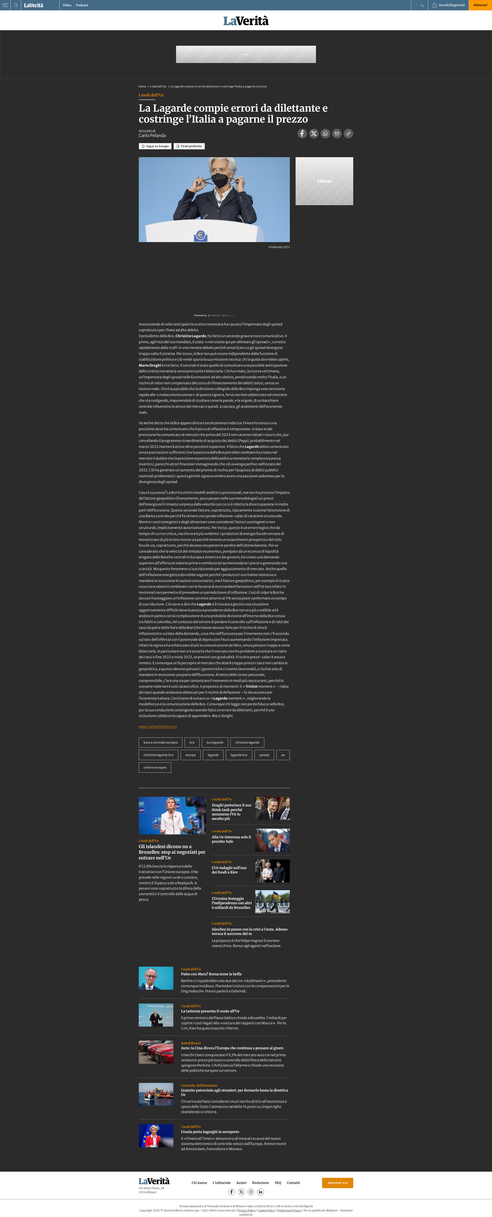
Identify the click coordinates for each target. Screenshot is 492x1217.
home (142, 86)
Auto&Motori (191, 1043)
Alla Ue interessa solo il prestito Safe (231, 839)
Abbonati (480, 5)
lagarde (213, 755)
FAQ (278, 1183)
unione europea (155, 767)
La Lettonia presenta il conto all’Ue (210, 1011)
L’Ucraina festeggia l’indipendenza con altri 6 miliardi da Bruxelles (232, 903)
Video (67, 5)
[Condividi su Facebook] (302, 133)
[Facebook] (231, 1192)
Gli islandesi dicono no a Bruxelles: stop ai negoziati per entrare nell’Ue (172, 852)
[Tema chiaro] (416, 5)
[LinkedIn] (260, 1192)
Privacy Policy (247, 1210)
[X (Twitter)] (241, 1192)
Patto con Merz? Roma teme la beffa (211, 974)
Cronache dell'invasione (199, 1085)
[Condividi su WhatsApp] (325, 133)
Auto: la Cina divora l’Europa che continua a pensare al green (232, 1048)
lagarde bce (239, 755)
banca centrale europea (161, 742)
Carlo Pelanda (152, 135)
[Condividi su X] (314, 133)
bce (192, 742)
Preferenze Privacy (289, 1210)
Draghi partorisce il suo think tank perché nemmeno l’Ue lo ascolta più (231, 812)
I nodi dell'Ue (158, 86)
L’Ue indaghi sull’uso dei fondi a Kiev (229, 870)
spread (264, 755)
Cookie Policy (266, 1210)
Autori (241, 1183)
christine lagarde (247, 742)
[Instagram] (251, 1192)
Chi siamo (199, 1183)
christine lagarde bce (159, 755)
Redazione (260, 1183)
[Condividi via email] (337, 133)
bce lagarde (215, 742)
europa (190, 755)
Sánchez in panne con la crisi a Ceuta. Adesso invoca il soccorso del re (250, 931)
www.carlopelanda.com (158, 726)
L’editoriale (222, 1183)
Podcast (82, 5)
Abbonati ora (337, 1183)
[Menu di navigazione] (5, 5)
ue (283, 755)
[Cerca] (16, 5)
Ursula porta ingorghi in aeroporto (210, 1132)
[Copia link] (348, 133)
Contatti (293, 1183)
